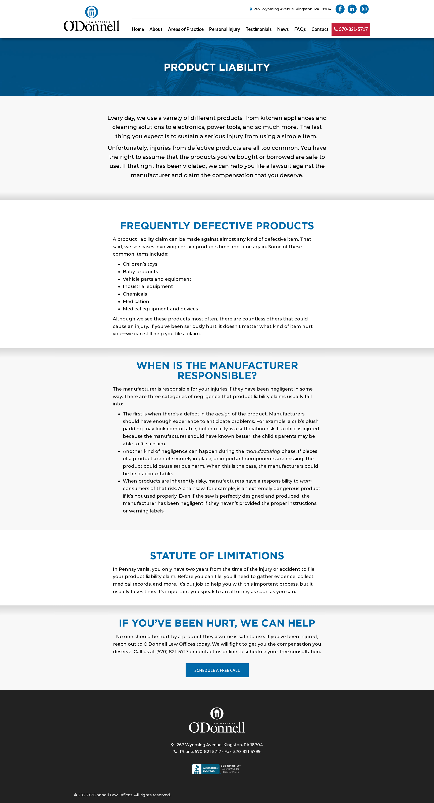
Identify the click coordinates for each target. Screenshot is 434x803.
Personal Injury (224, 29)
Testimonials (259, 29)
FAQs (300, 29)
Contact (320, 29)
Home (138, 29)
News (283, 29)
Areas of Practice (186, 29)
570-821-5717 (353, 29)
